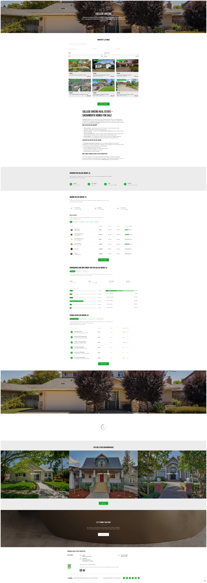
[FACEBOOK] (124, 578)
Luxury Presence (94, 578)
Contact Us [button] (103, 534)
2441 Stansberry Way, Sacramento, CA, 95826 (81, 358)
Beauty (92, 221)
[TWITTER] (133, 578)
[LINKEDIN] (130, 578)
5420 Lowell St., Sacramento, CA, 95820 (80, 348)
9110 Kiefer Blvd (77, 235)
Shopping (82, 221)
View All (103, 503)
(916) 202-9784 (124, 556)
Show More (103, 363)
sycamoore (76, 248)
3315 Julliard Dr (77, 230)
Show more (103, 259)
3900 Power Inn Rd (77, 244)
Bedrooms (118, 48)
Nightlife (97, 221)
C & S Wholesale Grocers (78, 238)
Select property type (72, 48)
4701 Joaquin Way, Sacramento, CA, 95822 (81, 332)
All (71, 221)
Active (87, 221)
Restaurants (76, 221)
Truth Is (75, 253)
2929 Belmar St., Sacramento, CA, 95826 (80, 337)
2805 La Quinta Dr (77, 254)
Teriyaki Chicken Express (78, 233)
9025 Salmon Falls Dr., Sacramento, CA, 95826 (81, 353)
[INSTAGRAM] (127, 578)
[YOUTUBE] (136, 578)
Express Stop (76, 229)
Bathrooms (94, 48)
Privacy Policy (116, 578)
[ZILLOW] (138, 578)
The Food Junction (77, 243)
